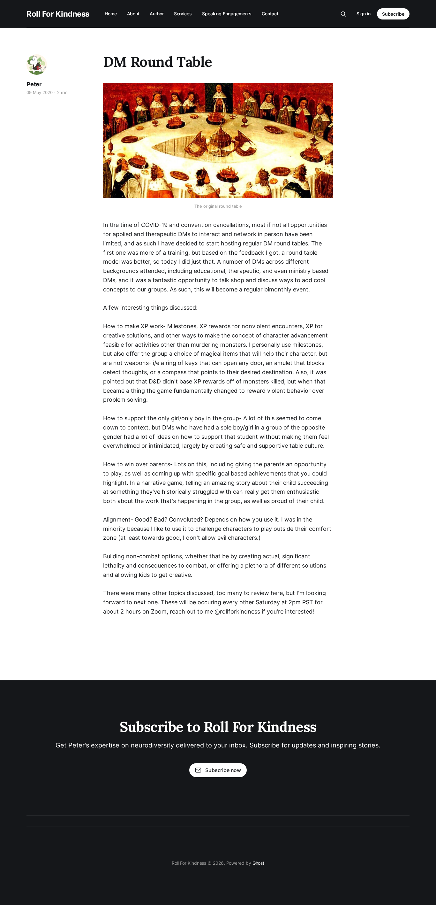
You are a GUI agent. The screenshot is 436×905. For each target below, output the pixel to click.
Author (157, 13)
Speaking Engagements (227, 13)
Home (111, 13)
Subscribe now (223, 770)
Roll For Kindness (57, 14)
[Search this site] (343, 14)
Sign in (364, 13)
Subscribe (393, 14)
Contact (270, 13)
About (133, 13)
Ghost (258, 863)
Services (183, 13)
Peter (33, 84)
